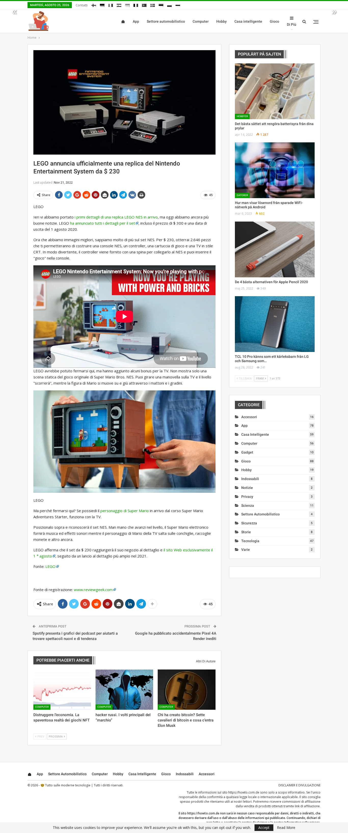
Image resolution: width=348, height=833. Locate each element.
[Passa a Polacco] (169, 4)
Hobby (221, 21)
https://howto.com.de (243, 792)
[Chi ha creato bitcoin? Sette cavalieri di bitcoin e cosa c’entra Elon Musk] (186, 690)
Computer (201, 21)
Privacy (247, 497)
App (136, 21)
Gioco (274, 21)
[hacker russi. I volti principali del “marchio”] (124, 690)
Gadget (247, 452)
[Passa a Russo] (178, 4)
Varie (245, 550)
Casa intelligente (248, 21)
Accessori (249, 417)
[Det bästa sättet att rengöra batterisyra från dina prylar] (275, 91)
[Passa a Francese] (135, 4)
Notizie (247, 488)
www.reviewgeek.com (93, 589)
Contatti (82, 5)
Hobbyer (242, 116)
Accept (264, 827)
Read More (286, 827)
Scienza (247, 505)
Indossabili (250, 479)
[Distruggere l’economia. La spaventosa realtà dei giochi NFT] (62, 690)
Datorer (242, 195)
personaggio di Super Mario (124, 510)
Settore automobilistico (166, 21)
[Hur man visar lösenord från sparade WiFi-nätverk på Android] (275, 170)
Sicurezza (249, 523)
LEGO (50, 566)
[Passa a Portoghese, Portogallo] (144, 4)
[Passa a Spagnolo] (119, 4)
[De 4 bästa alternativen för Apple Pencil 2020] (275, 249)
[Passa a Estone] (161, 4)
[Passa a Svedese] (152, 4)
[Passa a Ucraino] (127, 4)
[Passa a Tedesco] (102, 4)
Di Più (291, 24)
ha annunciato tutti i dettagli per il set (102, 223)
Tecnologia (250, 541)
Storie (246, 532)
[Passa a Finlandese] (93, 4)
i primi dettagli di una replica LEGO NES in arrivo (116, 217)
